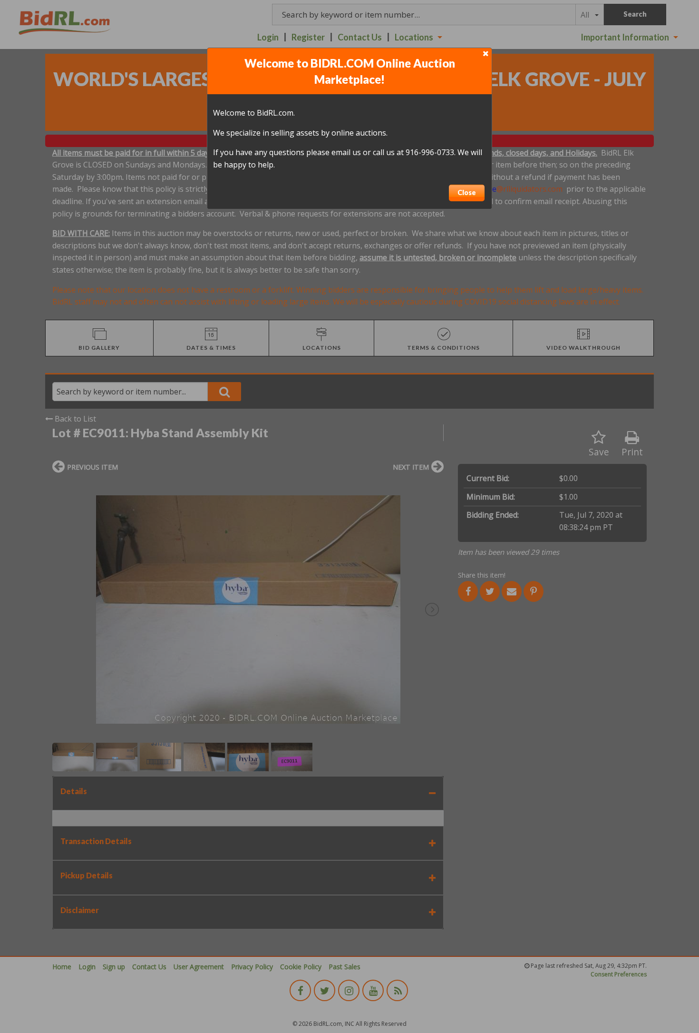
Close (466, 192)
